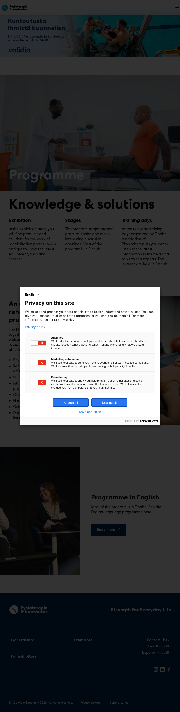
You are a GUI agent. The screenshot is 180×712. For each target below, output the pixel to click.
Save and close (90, 412)
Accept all (71, 402)
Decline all (109, 402)
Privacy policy (35, 327)
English (31, 294)
